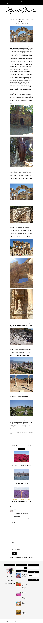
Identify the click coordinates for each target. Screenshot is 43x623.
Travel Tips (20, 1)
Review (25, 1)
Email (13, 538)
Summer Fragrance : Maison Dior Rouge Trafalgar (24, 605)
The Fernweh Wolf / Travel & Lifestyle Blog (21, 513)
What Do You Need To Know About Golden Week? (24, 577)
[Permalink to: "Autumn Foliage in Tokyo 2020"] (18, 612)
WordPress (36, 621)
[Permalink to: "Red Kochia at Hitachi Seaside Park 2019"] (21, 456)
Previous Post (14, 445)
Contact (6, 3)
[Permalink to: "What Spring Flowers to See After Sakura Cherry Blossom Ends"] (18, 593)
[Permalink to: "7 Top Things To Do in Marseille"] (21, 474)
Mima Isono (18, 23)
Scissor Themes (24, 621)
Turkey (23, 17)
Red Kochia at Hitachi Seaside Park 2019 (21, 465)
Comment (14, 522)
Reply (26, 509)
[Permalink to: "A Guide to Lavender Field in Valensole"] (21, 492)
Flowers (15, 499)
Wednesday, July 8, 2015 (24, 23)
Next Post (29, 445)
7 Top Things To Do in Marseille (21, 483)
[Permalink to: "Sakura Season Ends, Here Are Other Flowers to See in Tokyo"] (18, 584)
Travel (14, 1)
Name (13, 533)
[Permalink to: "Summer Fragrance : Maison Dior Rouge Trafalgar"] (18, 603)
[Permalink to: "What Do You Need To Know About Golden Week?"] (18, 575)
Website (13, 542)
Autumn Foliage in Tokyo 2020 (24, 612)
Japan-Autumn (19, 463)
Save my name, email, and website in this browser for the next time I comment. (21, 549)
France (17, 481)
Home (10, 1)
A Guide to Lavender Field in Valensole (21, 501)
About (6, 1)
